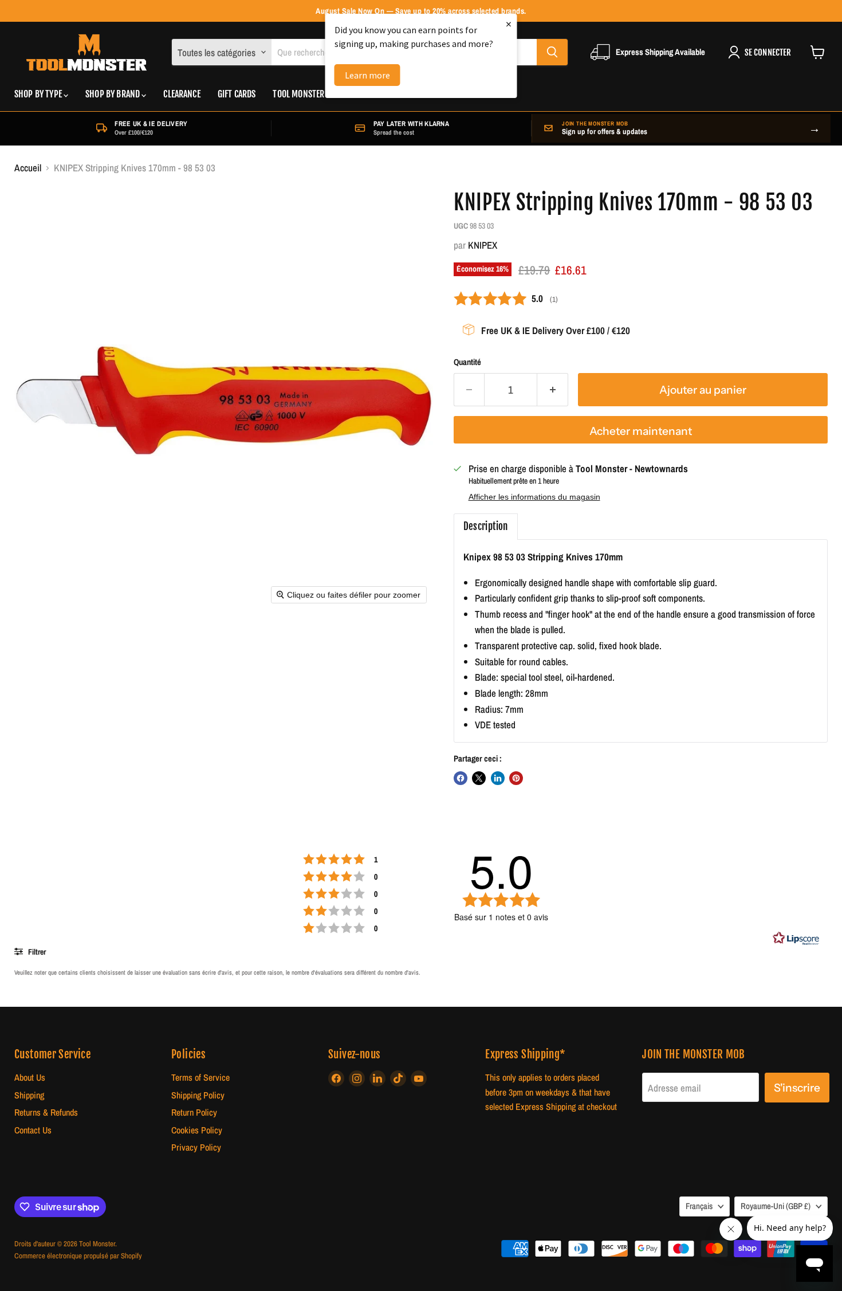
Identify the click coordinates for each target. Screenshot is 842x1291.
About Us (29, 1078)
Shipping (29, 1095)
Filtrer (36, 952)
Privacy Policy (196, 1147)
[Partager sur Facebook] (460, 778)
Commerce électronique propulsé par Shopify (78, 1256)
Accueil (27, 168)
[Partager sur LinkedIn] (498, 778)
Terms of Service (200, 1078)
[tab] (486, 526)
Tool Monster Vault (310, 94)
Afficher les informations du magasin (534, 497)
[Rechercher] (552, 52)
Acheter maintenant (640, 431)
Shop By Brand (113, 94)
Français (699, 1206)
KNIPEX (482, 245)
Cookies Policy (196, 1130)
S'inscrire (797, 1087)
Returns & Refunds (46, 1112)
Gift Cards (237, 94)
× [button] (509, 24)
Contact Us (33, 1130)
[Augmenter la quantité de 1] (552, 389)
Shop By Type (39, 94)
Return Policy (194, 1112)
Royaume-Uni (775, 1206)
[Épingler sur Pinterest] (516, 778)
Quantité (467, 362)
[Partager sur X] (479, 778)
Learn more (367, 75)
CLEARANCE (181, 94)
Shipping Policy (198, 1095)
